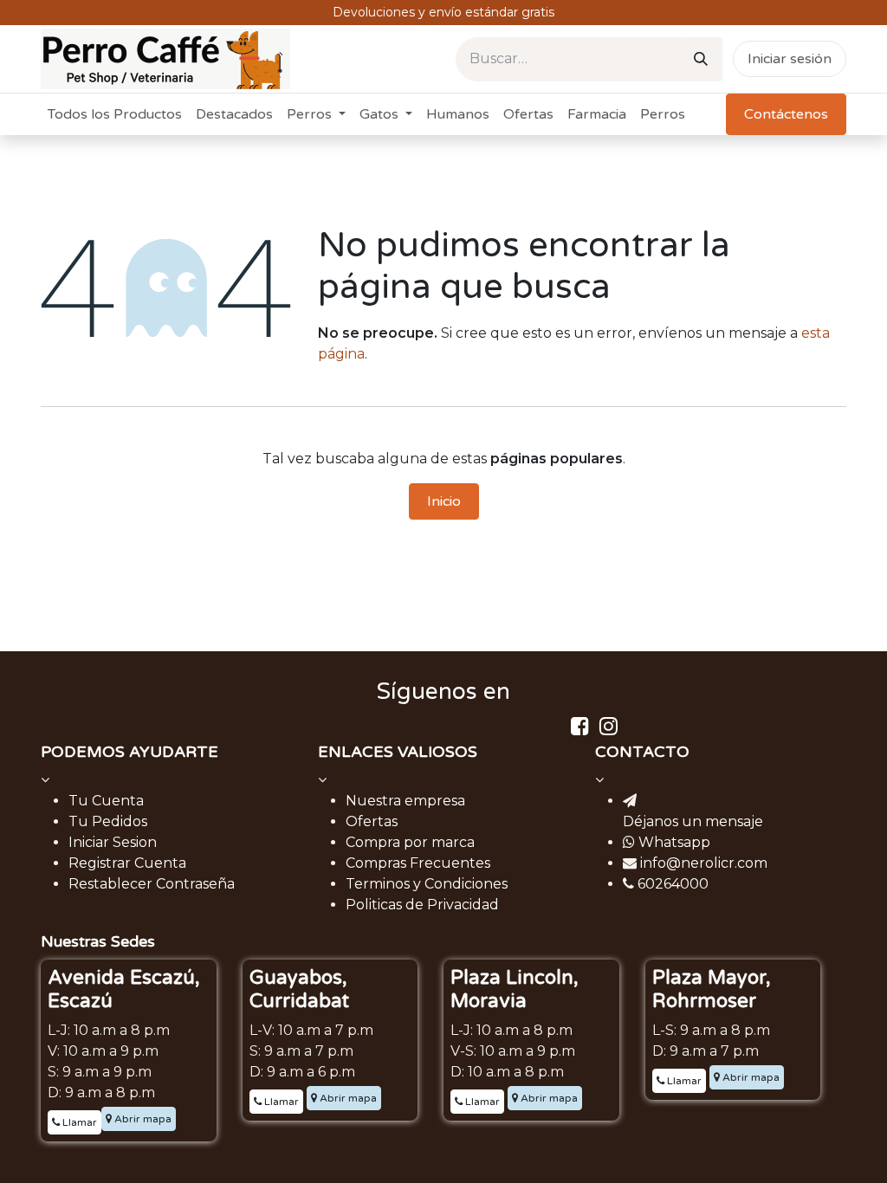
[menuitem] (115, 114)
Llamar (78, 1122)
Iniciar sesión (790, 59)
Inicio (444, 501)
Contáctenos (786, 114)
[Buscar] (700, 59)
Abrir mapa (142, 1119)
